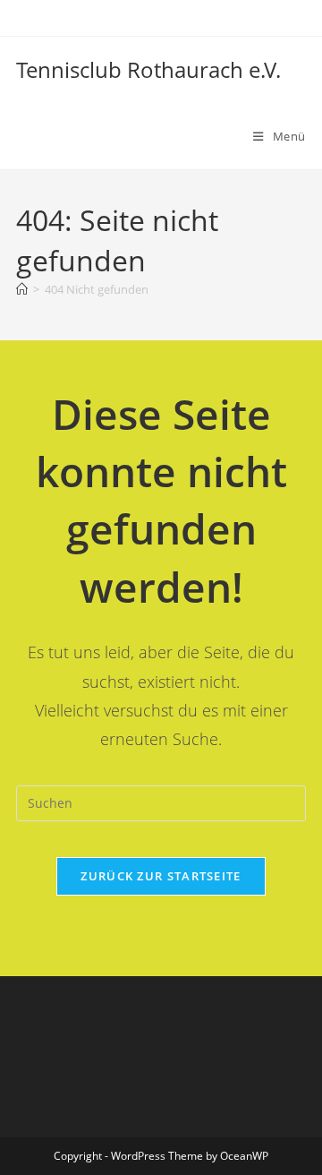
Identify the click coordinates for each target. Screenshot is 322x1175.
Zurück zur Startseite (160, 876)
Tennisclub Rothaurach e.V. (148, 69)
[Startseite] (22, 289)
